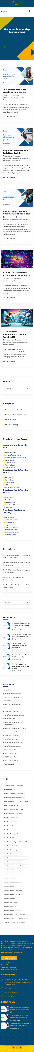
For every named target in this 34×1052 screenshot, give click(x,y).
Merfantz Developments (12, 697)
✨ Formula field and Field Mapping (14, 457)
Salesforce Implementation (11, 870)
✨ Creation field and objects (12, 455)
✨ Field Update (8, 497)
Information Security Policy (9, 969)
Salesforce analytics (9, 825)
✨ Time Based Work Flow (11, 505)
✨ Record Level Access (11, 487)
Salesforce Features (22, 866)
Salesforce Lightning (11, 735)
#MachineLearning (9, 785)
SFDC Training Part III (11, 757)
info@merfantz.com (18, 2)
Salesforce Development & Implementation (16, 342)
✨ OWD (6, 485)
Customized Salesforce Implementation (14, 797)
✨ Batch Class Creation (10, 532)
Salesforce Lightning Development (13, 894)
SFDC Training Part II (11, 753)
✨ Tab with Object (9, 465)
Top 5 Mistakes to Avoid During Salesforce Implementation (21, 635)
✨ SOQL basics (8, 522)
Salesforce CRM (23, 842)
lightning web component (11, 809)
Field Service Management (12, 694)
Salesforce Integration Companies (13, 882)
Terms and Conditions (7, 963)
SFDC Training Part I (10, 750)
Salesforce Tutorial (9, 918)
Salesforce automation (10, 829)
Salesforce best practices (11, 838)
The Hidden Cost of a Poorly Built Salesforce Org (20, 656)
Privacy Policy (5, 965)
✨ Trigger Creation (9, 525)
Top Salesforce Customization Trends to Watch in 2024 (14, 334)
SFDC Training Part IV (11, 760)
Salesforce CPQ (9, 719)
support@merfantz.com (12, 992)
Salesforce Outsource (10, 906)
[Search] (27, 389)
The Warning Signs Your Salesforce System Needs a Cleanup (20, 666)
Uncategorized (9, 764)
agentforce (20, 785)
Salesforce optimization (10, 902)
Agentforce (8, 690)
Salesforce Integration (11, 732)
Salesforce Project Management (12, 910)
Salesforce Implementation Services (13, 874)
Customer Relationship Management (13, 793)
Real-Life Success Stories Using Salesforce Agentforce (16, 274)
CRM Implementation (9, 789)
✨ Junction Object (9, 462)
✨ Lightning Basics (9, 535)
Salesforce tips (24, 914)
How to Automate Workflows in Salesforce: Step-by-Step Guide (21, 625)
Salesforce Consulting (11, 711)
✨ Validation (7, 500)
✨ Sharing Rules (8, 482)
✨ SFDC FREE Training (10, 425)
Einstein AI (19, 801)
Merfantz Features (9, 813)
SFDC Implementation (22, 918)
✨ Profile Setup (8, 480)
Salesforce (8, 219)
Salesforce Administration (11, 817)
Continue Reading (9, 116)
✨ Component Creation (10, 530)
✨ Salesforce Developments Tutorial (15, 415)
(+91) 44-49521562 (18, 4)
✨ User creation (8, 477)
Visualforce (7, 922)
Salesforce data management (12, 850)
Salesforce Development (10, 854)
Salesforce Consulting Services (13, 98)
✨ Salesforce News (9, 420)
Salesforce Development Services (13, 862)
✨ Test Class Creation (10, 527)
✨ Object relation (9, 460)
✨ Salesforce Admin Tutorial (12, 410)
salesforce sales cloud (10, 914)
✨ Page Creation (8, 517)
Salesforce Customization (11, 846)
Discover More (9, 958)
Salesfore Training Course (12, 746)
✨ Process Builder (9, 502)
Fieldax (27, 801)
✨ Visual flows (8, 507)
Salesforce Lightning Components (13, 890)
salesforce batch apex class (11, 834)
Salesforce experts (9, 866)
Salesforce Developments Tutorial (15, 728)
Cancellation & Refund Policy (9, 967)
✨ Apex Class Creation (10, 520)
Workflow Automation (19, 922)
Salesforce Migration (8, 344)
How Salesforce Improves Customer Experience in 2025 (16, 212)
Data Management (9, 801)
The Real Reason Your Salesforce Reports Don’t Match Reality (19, 646)
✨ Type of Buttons (9, 467)
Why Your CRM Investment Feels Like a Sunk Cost (15, 151)
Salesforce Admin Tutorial (12, 704)
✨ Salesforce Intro (9, 453)
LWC (22, 809)
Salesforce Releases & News (13, 742)
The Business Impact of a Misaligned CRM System (14, 90)
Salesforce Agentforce (11, 281)
